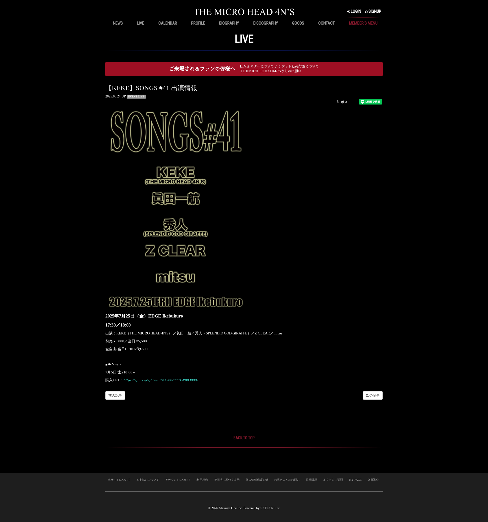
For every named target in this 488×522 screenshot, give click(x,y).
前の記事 (115, 395)
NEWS (118, 23)
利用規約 (202, 479)
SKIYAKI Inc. (270, 508)
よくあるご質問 (333, 479)
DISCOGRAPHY (265, 23)
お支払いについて (147, 479)
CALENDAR (167, 23)
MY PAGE (355, 479)
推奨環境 (311, 479)
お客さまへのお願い (287, 479)
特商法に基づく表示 (226, 479)
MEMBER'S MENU (363, 23)
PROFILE (198, 23)
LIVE (140, 23)
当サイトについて (119, 479)
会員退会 (373, 479)
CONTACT (326, 23)
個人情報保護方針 (257, 479)
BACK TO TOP (244, 438)
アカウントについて (178, 479)
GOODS (298, 23)
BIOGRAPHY (229, 23)
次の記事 (373, 395)
